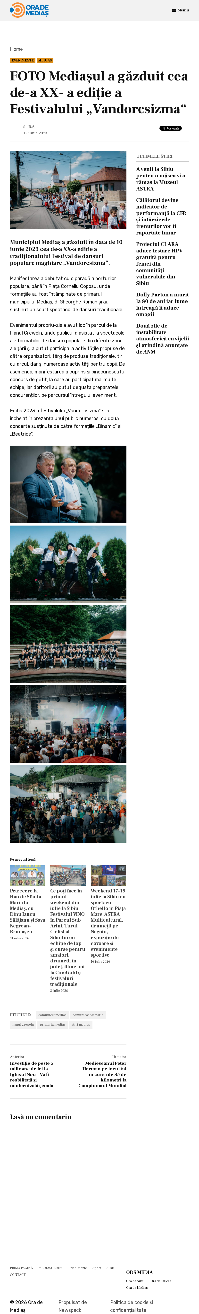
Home (16, 49)
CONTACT (18, 1275)
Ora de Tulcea (160, 1281)
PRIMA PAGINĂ (21, 1268)
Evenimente (23, 60)
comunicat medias (52, 1015)
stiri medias (81, 1024)
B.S (31, 126)
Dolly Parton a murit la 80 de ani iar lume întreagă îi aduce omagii (162, 304)
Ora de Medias (137, 1288)
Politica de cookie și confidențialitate (131, 1306)
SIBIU (111, 1268)
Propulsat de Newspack (72, 1306)
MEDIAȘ (45, 60)
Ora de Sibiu (136, 1281)
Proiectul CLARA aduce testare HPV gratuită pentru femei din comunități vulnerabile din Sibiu (159, 264)
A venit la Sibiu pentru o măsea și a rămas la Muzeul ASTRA (160, 179)
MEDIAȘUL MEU (51, 1268)
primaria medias (53, 1024)
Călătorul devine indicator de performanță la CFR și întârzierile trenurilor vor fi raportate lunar (161, 216)
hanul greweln (23, 1024)
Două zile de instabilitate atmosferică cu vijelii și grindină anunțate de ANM (162, 338)
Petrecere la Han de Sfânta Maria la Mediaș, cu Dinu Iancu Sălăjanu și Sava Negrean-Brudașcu (27, 911)
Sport (96, 1268)
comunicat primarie (88, 1015)
